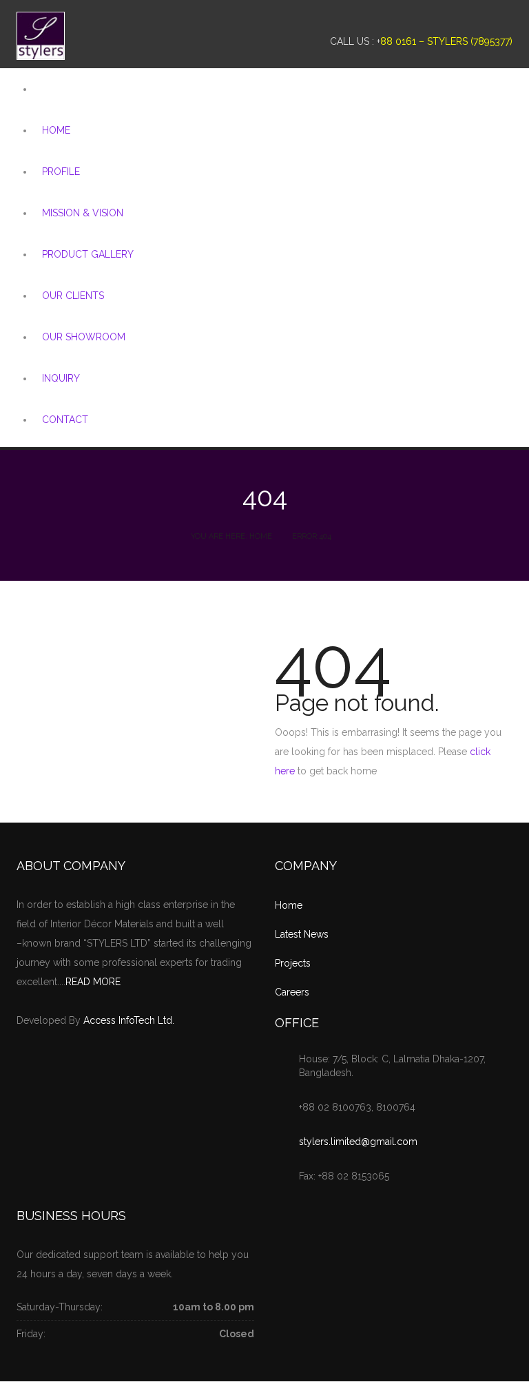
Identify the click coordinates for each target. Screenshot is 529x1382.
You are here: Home (231, 536)
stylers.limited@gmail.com (358, 1141)
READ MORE (93, 981)
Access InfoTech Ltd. (128, 1020)
